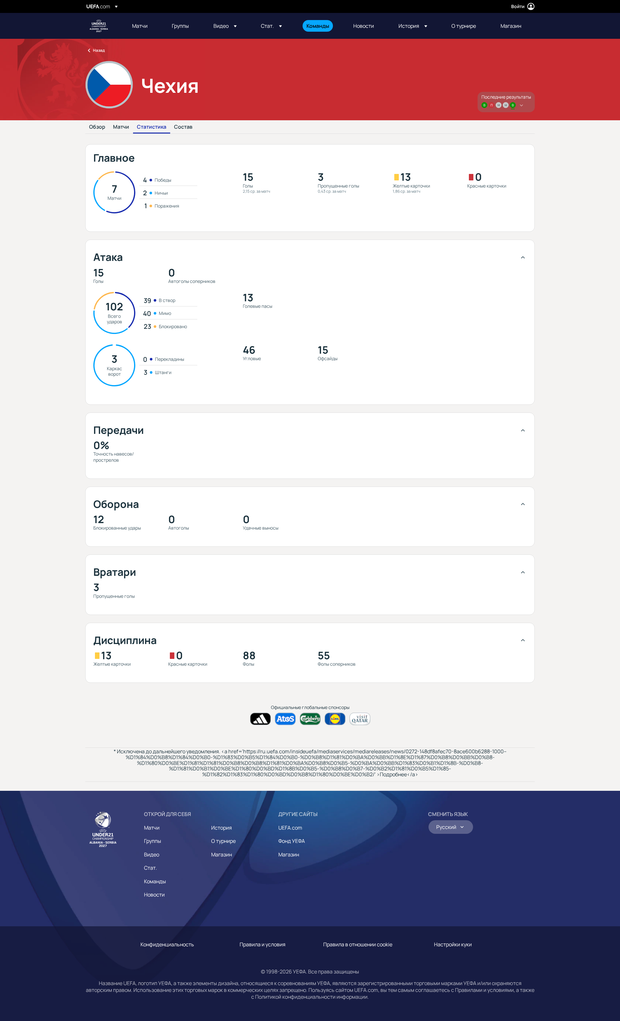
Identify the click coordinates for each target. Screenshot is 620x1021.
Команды (155, 881)
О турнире (223, 840)
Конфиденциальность (167, 944)
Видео (151, 854)
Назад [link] (99, 50)
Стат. (150, 867)
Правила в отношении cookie (357, 944)
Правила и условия (262, 944)
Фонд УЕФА (291, 840)
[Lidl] (335, 719)
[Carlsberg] (310, 719)
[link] (140, 26)
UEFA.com (290, 827)
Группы (152, 840)
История (221, 827)
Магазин (221, 854)
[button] (225, 26)
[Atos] (285, 719)
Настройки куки (453, 944)
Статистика (151, 127)
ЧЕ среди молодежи (98, 26)
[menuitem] (144, 26)
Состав (183, 127)
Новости (154, 894)
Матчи (121, 127)
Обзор (97, 127)
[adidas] (260, 719)
